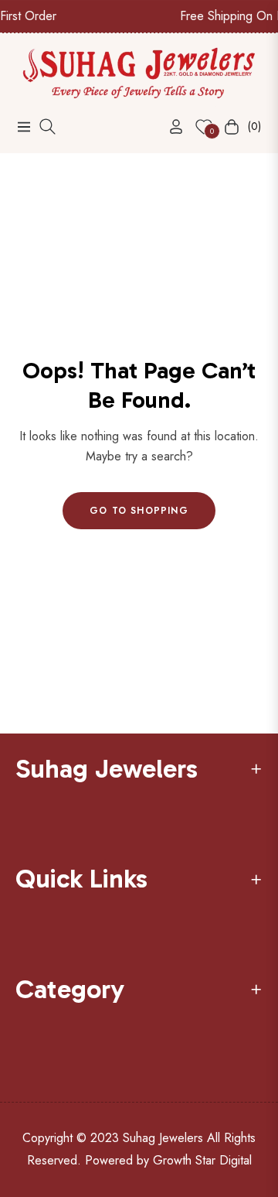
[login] (170, 126)
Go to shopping (139, 511)
